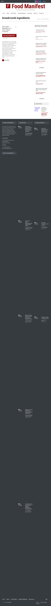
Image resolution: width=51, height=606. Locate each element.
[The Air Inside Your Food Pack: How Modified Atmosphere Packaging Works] (21, 549)
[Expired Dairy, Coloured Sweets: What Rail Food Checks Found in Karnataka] (21, 172)
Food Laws (40, 31)
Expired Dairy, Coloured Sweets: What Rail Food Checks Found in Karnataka (28, 129)
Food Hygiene (10, 35)
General (43, 31)
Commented (44, 26)
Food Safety (13, 13)
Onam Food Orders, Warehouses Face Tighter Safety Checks (28, 223)
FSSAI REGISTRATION (40, 30)
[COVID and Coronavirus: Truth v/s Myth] (38, 268)
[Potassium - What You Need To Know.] (38, 363)
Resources (29, 13)
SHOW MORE (41, 67)
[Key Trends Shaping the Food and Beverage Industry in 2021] (38, 174)
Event (6, 35)
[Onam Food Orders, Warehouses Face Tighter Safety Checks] (21, 266)
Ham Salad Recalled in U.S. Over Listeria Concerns (7, 29)
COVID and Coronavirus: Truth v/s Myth (45, 224)
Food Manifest (27, 6)
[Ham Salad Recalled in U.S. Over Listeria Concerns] (38, 110)
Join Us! (37, 602)
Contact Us (41, 13)
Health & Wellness (22, 13)
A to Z (4, 13)
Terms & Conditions (43, 602)
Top (46, 599)
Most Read (37, 26)
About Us (36, 13)
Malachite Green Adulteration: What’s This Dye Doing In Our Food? (41, 89)
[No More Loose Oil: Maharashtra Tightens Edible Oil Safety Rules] (21, 455)
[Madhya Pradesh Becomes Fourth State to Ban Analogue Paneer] (21, 361)
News (8, 13)
